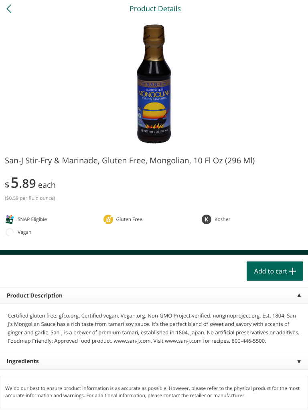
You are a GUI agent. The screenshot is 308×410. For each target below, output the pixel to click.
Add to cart (270, 271)
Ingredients (23, 361)
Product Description (35, 295)
